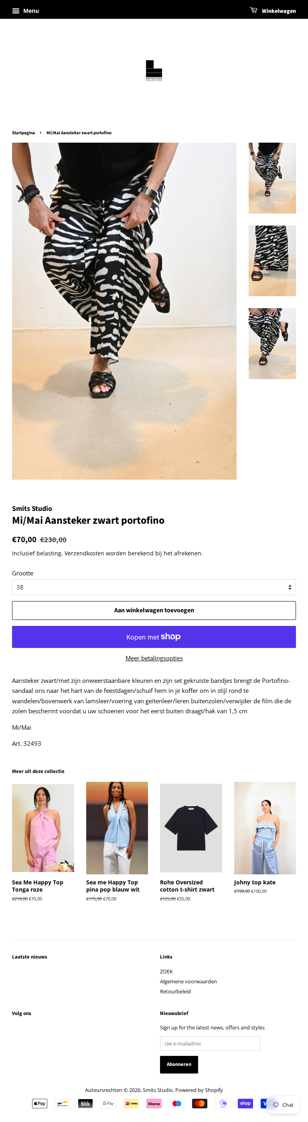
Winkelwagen (278, 11)
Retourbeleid (175, 991)
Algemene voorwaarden (188, 981)
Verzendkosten (84, 553)
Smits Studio (158, 1090)
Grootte (22, 573)
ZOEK (166, 971)
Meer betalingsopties (154, 658)
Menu (30, 10)
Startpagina (23, 132)
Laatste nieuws (29, 957)
